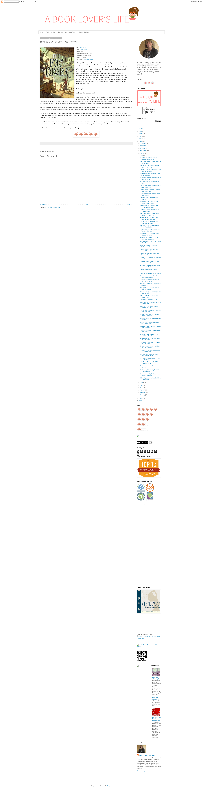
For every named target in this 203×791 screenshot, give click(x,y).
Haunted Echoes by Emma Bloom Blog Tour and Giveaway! (149, 218)
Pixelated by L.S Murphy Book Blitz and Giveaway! (150, 370)
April (141, 387)
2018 (140, 134)
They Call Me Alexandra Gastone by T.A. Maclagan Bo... (150, 350)
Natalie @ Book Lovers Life (147, 755)
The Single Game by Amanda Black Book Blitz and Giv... (150, 280)
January (142, 395)
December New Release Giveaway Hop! (156, 719)
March (142, 390)
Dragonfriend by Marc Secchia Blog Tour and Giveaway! (150, 230)
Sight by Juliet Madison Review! (149, 299)
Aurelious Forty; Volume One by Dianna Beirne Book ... (149, 238)
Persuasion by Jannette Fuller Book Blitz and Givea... (150, 342)
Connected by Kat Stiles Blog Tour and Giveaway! (149, 210)
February (143, 392)
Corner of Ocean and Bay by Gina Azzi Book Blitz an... (149, 334)
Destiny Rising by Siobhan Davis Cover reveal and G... (149, 322)
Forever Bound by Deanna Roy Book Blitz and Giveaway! (150, 170)
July (141, 155)
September (143, 150)
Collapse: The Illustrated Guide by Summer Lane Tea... (149, 262)
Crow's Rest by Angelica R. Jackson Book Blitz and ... (150, 190)
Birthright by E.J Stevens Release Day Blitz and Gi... (149, 288)
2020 (140, 129)
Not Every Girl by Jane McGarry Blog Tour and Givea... (150, 318)
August (142, 153)
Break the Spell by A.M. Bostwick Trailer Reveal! (149, 246)
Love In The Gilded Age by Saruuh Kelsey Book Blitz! (150, 314)
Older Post (129, 204)
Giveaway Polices (83, 32)
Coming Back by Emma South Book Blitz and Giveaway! (150, 346)
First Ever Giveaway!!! (155, 698)
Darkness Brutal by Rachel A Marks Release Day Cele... (150, 374)
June (141, 382)
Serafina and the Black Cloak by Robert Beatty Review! (149, 202)
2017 (140, 136)
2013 (140, 400)
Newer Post (43, 204)
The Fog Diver (83, 48)
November (143, 146)
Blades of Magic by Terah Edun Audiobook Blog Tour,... (149, 354)
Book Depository (88, 59)
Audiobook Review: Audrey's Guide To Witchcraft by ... (150, 358)
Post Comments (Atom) (54, 207)
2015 (140, 141)
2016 (140, 138)
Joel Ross (84, 49)
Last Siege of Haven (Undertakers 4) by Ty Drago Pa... (150, 186)
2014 (140, 398)
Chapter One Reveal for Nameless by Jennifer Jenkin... (150, 258)
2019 (140, 131)
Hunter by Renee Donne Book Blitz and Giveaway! (150, 174)
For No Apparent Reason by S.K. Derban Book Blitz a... (149, 206)
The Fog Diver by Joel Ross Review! (150, 273)
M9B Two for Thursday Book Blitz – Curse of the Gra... (150, 307)
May (141, 385)
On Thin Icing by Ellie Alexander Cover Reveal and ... (149, 222)
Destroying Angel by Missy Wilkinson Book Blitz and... (150, 178)
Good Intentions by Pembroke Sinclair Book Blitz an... (148, 158)
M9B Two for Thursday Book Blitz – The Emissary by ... (150, 362)
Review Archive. (50, 32)
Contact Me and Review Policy (67, 32)
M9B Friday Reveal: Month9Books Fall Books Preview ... (149, 214)
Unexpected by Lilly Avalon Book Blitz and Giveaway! (149, 234)
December (143, 143)
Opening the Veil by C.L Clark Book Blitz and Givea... (150, 338)
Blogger (109, 786)
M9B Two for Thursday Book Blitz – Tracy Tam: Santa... (150, 226)
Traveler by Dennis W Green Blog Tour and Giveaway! (149, 254)
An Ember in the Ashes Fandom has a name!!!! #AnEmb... (150, 266)
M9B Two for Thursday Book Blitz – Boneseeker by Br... (150, 166)
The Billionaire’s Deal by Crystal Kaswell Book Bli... (149, 250)
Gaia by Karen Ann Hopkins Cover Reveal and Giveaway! (150, 276)
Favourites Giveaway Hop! (156, 678)
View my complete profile (144, 771)
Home (41, 32)
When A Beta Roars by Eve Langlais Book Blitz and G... (150, 310)
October (142, 148)
